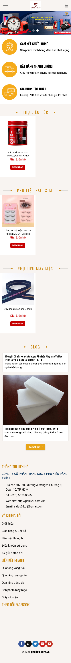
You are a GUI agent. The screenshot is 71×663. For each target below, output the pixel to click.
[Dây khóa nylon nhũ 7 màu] (18, 289)
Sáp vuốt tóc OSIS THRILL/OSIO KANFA (18, 154)
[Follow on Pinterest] (42, 644)
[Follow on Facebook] (21, 644)
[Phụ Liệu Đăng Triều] (35, 5)
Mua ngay (17, 167)
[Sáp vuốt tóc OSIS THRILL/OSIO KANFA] (18, 132)
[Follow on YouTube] (49, 644)
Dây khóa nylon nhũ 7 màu (18, 308)
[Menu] (5, 5)
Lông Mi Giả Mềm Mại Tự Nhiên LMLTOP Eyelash (18, 232)
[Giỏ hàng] (66, 5)
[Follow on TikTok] (28, 644)
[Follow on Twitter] (35, 644)
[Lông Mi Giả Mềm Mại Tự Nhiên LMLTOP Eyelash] (18, 211)
